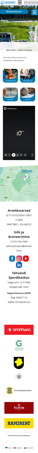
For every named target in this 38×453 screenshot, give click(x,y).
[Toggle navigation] (19, 2)
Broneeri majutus (14, 12)
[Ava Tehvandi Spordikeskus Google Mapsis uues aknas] (19, 183)
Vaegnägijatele (31, 3)
